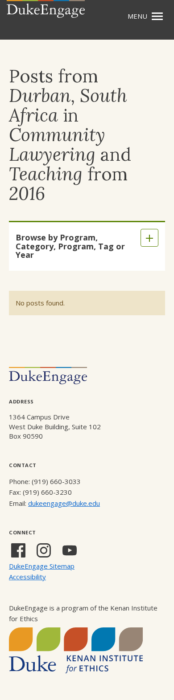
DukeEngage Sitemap (42, 566)
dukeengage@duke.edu (64, 503)
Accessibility (27, 576)
